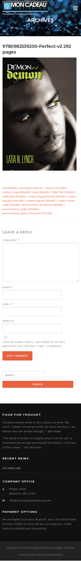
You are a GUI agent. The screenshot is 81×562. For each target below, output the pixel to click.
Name (7, 287)
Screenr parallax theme (31, 554)
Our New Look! (11, 468)
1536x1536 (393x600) (63, 192)
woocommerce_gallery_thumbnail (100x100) (27, 213)
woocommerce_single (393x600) (20, 209)
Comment (10, 240)
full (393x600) (9, 188)
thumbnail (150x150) (31, 188)
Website (8, 321)
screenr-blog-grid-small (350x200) (46, 196)
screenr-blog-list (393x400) (40, 200)
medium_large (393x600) (16, 192)
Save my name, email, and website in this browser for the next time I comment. (33, 344)
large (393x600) (40, 192)
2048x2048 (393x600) (14, 196)
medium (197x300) (55, 188)
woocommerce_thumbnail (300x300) (42, 204)
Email (8, 304)
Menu (75, 8)
